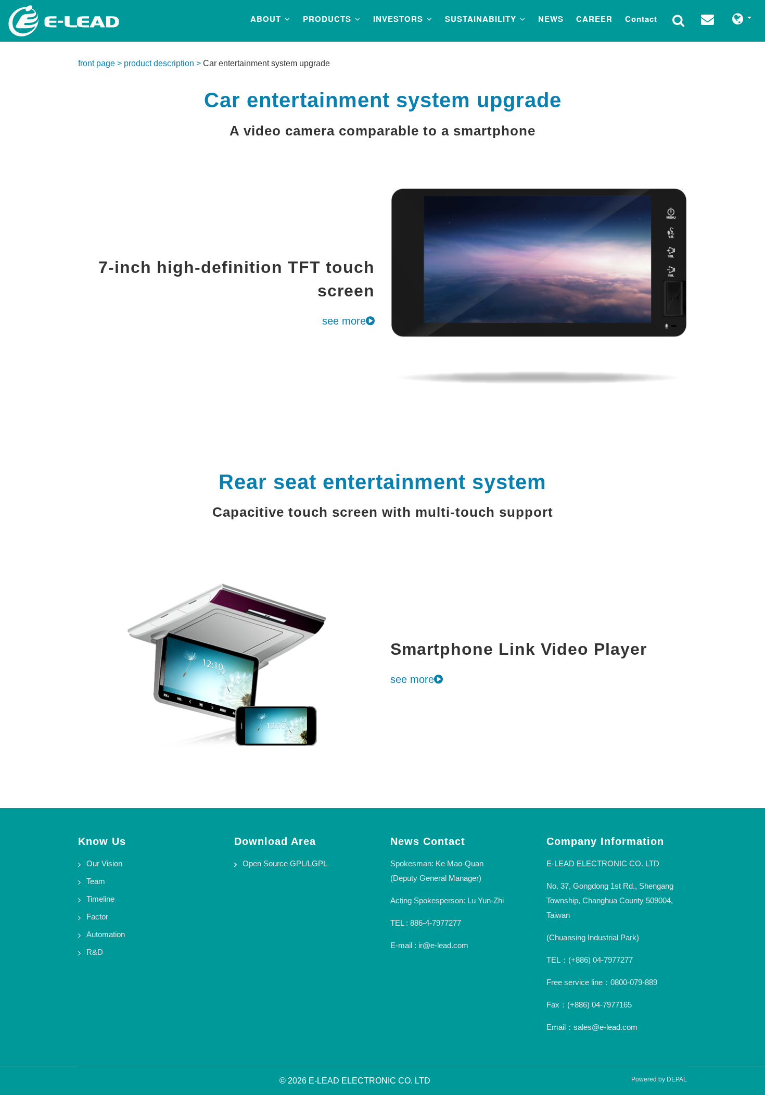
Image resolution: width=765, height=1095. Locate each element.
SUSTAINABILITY (482, 18)
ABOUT (267, 18)
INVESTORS (399, 18)
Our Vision (104, 863)
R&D (94, 952)
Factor (97, 916)
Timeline (100, 898)
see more (344, 321)
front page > (101, 63)
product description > (163, 63)
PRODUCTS (328, 18)
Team (95, 881)
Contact (641, 18)
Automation (105, 934)
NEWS (551, 18)
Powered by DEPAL (659, 1079)
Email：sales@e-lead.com (592, 1027)
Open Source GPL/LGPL (285, 863)
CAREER (594, 18)
